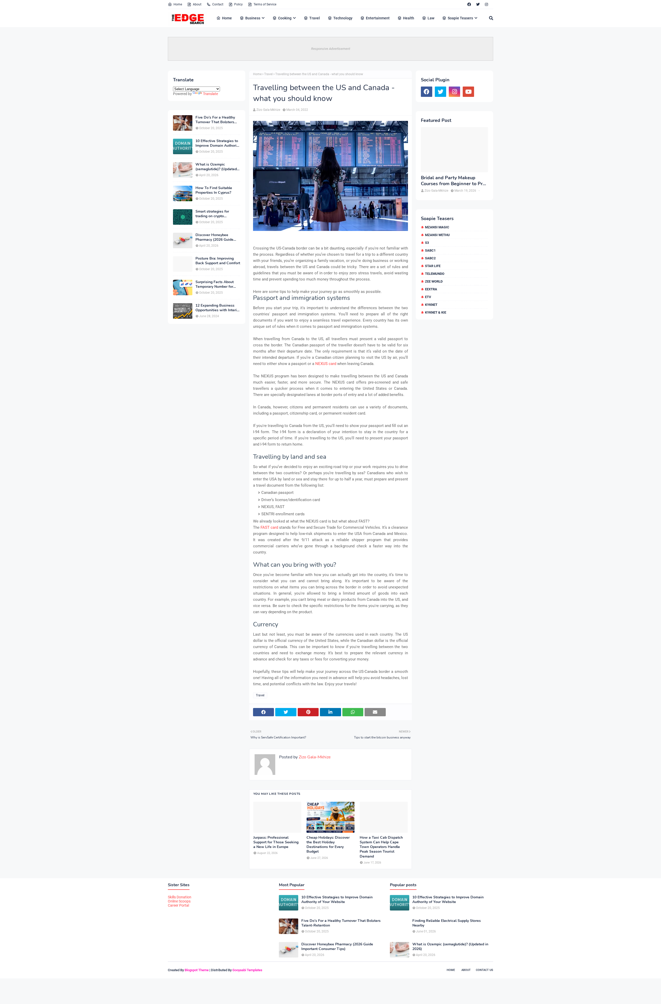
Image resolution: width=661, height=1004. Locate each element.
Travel (268, 74)
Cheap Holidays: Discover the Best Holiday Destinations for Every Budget (328, 844)
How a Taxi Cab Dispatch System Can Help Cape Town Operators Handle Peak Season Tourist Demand (381, 847)
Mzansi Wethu (437, 235)
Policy (238, 4)
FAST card (269, 527)
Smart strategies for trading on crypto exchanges (212, 214)
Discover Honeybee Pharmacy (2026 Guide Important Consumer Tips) (217, 237)
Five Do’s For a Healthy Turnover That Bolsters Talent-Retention (215, 119)
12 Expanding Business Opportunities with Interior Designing (217, 308)
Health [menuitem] (408, 18)
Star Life (432, 266)
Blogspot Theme (197, 970)
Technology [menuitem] (342, 18)
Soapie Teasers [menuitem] (460, 18)
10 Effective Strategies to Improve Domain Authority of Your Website (217, 143)
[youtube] (468, 92)
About (197, 4)
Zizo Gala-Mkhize (268, 110)
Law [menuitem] (431, 18)
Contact (217, 4)
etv (428, 297)
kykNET (431, 305)
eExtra (431, 289)
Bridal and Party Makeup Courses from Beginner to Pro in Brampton (453, 181)
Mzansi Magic (437, 227)
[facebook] (469, 4)
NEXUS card (325, 363)
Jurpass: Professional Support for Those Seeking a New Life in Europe (275, 842)
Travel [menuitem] (314, 18)
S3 (427, 243)
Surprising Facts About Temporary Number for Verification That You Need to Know (214, 284)
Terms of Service (265, 4)
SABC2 (430, 258)
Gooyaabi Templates (247, 970)
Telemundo (434, 274)
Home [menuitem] (227, 18)
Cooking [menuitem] (285, 18)
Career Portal (178, 905)
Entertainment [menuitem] (378, 18)
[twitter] (478, 4)
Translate (210, 94)
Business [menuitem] (252, 18)
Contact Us (484, 970)
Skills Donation (179, 897)
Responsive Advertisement (330, 49)
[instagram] (486, 4)
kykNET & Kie (435, 312)
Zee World (434, 281)
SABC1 (430, 250)
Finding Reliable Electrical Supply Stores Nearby (446, 923)
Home (178, 4)
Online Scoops (179, 901)
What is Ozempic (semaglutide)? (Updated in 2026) (216, 167)
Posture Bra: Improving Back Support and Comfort (217, 261)
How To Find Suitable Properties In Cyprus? (213, 190)
